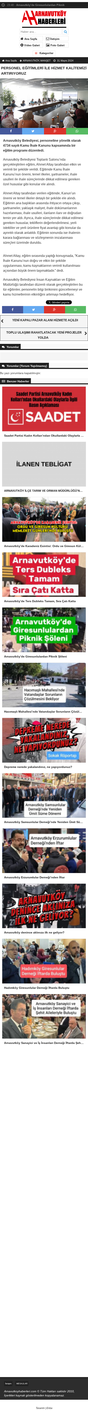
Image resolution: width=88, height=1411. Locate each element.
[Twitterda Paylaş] (33, 131)
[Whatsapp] (77, 131)
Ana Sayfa (30, 39)
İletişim (54, 39)
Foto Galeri (57, 45)
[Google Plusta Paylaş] (55, 131)
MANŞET (45, 60)
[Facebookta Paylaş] (11, 131)
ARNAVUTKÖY (31, 60)
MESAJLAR (21, 1383)
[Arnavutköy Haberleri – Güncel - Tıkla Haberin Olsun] (44, 18)
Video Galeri (31, 45)
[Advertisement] (44, 1084)
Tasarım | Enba (44, 1408)
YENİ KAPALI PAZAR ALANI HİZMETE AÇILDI (45, 320)
